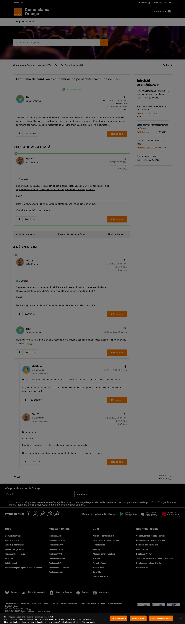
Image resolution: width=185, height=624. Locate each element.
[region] (92, 618)
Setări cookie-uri (119, 618)
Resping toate (138, 618)
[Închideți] (181, 618)
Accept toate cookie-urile (160, 618)
